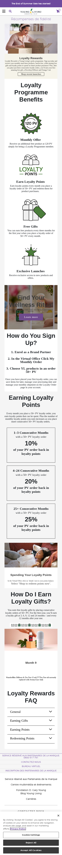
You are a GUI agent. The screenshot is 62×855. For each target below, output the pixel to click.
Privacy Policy (18, 829)
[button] (6, 658)
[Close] (58, 815)
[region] (31, 833)
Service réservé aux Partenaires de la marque (31, 779)
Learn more (31, 317)
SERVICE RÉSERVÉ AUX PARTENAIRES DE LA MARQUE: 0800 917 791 (31, 757)
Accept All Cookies (31, 850)
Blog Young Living (31, 793)
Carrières (31, 799)
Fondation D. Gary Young (31, 790)
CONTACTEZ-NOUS (31, 762)
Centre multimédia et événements (31, 784)
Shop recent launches (31, 74)
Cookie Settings (31, 835)
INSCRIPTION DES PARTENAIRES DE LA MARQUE (31, 771)
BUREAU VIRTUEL (31, 766)
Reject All (31, 842)
